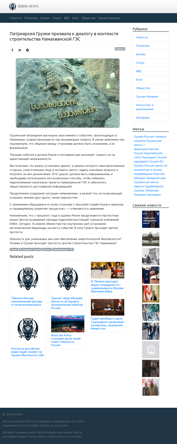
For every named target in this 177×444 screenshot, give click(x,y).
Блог (139, 79)
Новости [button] (16, 18)
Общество (143, 88)
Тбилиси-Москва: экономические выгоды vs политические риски (26, 301)
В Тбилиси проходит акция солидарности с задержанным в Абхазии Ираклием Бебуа (107, 286)
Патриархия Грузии (30, 249)
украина (139, 140)
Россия (149, 136)
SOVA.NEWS (14, 414)
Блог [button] (75, 18)
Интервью (143, 117)
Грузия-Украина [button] (109, 18)
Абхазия (139, 178)
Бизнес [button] (45, 18)
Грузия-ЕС (156, 161)
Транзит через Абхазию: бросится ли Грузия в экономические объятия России (67, 303)
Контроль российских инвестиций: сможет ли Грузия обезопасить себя (27, 352)
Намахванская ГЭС (63, 249)
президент (154, 194)
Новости (120, 48)
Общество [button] (89, 18)
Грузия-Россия (144, 165)
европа (139, 186)
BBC (139, 71)
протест (46, 249)
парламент (141, 161)
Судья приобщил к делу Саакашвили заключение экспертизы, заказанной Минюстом (107, 323)
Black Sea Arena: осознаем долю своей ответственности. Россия (66, 340)
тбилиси (160, 136)
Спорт (140, 62)
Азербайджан (143, 174)
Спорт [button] (57, 18)
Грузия (14, 249)
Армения (140, 194)
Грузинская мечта (146, 182)
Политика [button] (31, 18)
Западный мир (156, 178)
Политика (143, 45)
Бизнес (141, 54)
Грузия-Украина (147, 96)
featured (158, 174)
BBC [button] (67, 18)
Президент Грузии (154, 157)
